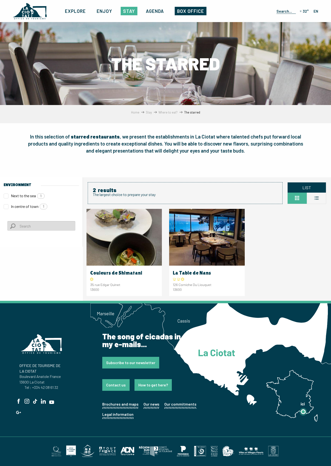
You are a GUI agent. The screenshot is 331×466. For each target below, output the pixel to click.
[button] (285, 11)
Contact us (116, 385)
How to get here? (153, 385)
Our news (151, 404)
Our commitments (180, 404)
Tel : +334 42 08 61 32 (41, 387)
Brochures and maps (120, 404)
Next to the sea (26, 195)
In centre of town (27, 206)
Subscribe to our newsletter (130, 362)
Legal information (118, 414)
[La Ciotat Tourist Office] (30, 11)
